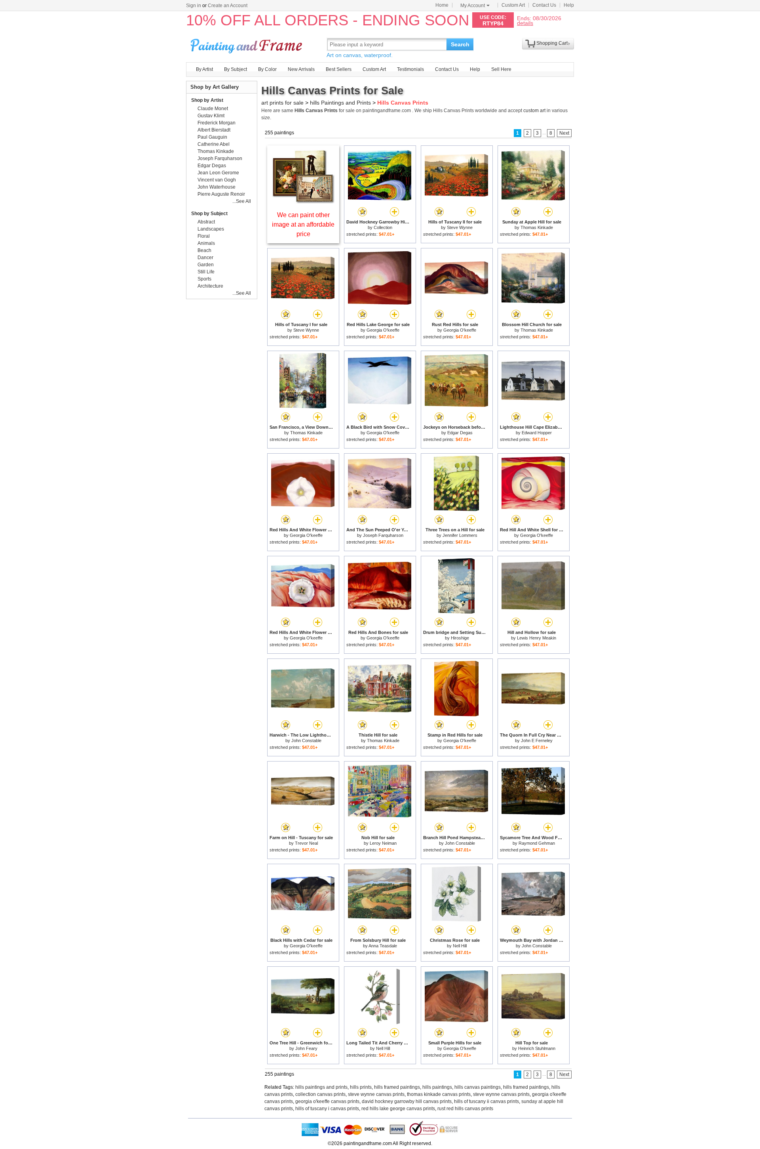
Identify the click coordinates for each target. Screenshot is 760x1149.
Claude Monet (213, 108)
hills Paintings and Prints (340, 102)
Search (460, 44)
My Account (472, 5)
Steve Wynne (460, 227)
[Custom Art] (303, 201)
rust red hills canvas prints (465, 1108)
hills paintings (437, 1087)
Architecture (210, 286)
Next (564, 133)
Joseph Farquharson (383, 535)
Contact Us (544, 5)
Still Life (206, 272)
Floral (204, 236)
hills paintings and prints (321, 1087)
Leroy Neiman (383, 843)
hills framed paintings (397, 1087)
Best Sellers (339, 69)
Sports (204, 279)
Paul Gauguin (212, 137)
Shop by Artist (207, 100)
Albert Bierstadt (214, 130)
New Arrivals (301, 69)
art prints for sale (282, 102)
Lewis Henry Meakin (536, 638)
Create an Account (227, 5)
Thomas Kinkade (537, 227)
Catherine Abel (214, 144)
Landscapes (211, 229)
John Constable (306, 740)
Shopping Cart (552, 43)
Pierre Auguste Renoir (221, 194)
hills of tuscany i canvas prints (327, 1108)
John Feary (306, 1048)
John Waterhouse (217, 187)
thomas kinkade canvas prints (439, 1094)
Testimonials (410, 69)
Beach (204, 250)
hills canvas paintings (477, 1087)
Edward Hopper (537, 432)
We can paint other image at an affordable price (303, 224)
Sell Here (501, 69)
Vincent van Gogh (217, 180)
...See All (241, 201)
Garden (206, 264)
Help (569, 5)
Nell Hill (460, 945)
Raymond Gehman (537, 843)
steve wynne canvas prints (376, 1094)
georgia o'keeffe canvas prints (327, 1101)
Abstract (206, 222)
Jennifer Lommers (460, 535)
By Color (267, 69)
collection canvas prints (320, 1094)
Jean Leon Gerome (218, 173)
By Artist (204, 69)
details (525, 22)
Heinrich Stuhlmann (536, 1048)
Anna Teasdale (383, 945)
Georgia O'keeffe (383, 330)
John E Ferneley (537, 740)
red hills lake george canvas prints (398, 1108)
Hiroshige (460, 638)
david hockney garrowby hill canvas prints (407, 1101)
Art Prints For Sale (247, 44)
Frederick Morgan (217, 123)
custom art (534, 110)
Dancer (205, 257)
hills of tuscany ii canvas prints (486, 1101)
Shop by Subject (209, 213)
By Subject (235, 69)
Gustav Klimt (211, 115)
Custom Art (513, 5)
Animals (206, 243)
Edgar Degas (460, 432)
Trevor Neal (306, 843)
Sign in (193, 5)
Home (441, 5)
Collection (383, 227)
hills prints (361, 1087)
